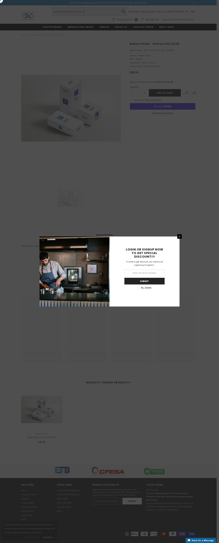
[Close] (179, 236)
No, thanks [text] (146, 287)
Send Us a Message (202, 540)
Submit (144, 281)
